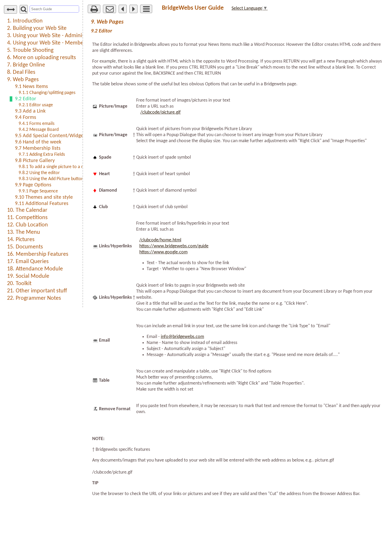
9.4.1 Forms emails (36, 123)
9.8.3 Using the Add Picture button (51, 178)
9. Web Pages (23, 80)
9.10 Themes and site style (44, 197)
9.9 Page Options (33, 185)
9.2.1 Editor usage (36, 105)
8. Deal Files (21, 72)
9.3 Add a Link (30, 111)
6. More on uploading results (41, 58)
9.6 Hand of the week (38, 142)
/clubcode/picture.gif (160, 112)
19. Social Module (28, 276)
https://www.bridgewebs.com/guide (173, 246)
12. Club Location (27, 225)
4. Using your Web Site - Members (47, 43)
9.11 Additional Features (41, 203)
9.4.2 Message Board (39, 129)
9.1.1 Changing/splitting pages (47, 92)
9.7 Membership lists (37, 148)
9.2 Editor (25, 99)
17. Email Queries (28, 262)
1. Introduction (25, 21)
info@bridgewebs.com (182, 336)
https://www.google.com (163, 252)
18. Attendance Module (35, 269)
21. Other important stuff (37, 291)
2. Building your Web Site (37, 28)
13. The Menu (23, 232)
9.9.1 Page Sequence (38, 191)
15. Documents (25, 247)
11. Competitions (27, 218)
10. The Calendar (27, 210)
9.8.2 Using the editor (39, 172)
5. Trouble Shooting (30, 50)
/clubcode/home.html (160, 240)
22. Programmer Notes (34, 298)
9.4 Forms (25, 117)
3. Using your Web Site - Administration (54, 36)
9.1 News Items (31, 86)
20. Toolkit (19, 284)
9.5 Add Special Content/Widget (50, 135)
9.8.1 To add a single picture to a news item (60, 166)
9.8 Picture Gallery (35, 160)
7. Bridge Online (26, 65)
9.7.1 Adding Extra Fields (42, 154)
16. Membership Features (37, 254)
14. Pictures (21, 240)
